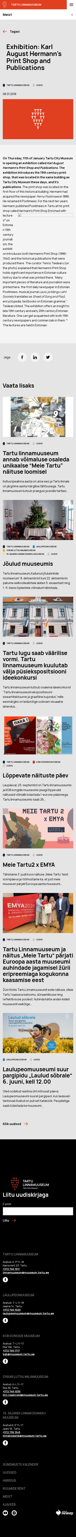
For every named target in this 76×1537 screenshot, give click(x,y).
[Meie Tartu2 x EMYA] (38, 828)
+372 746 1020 (12, 1310)
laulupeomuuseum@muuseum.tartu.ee (28, 1313)
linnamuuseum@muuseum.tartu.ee (26, 1272)
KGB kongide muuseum (48, 762)
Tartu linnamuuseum (17, 85)
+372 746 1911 (11, 1269)
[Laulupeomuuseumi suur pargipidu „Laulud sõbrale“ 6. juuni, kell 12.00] (38, 1033)
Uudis (39, 85)
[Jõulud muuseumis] (38, 520)
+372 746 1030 (11, 1391)
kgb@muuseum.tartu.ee (18, 1354)
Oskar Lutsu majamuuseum (20, 550)
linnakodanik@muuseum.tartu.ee (24, 1435)
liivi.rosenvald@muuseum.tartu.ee (25, 1395)
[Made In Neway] (64, 1513)
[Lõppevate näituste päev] (38, 735)
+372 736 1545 (11, 1432)
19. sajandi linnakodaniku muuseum (25, 554)
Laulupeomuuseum (46, 546)
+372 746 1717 (11, 1350)
